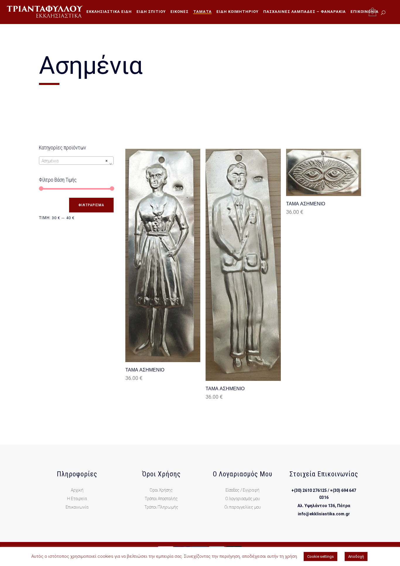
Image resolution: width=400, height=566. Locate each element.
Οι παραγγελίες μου (242, 507)
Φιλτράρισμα (91, 205)
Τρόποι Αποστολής (161, 498)
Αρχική (77, 490)
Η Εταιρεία (77, 498)
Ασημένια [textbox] (74, 160)
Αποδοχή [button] (356, 556)
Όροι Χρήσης (161, 490)
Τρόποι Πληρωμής (161, 507)
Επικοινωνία (77, 507)
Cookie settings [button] (320, 556)
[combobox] (76, 160)
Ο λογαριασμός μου (242, 498)
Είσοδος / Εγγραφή (242, 490)
